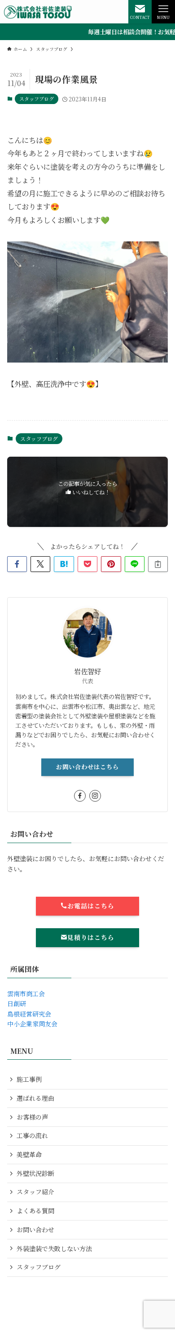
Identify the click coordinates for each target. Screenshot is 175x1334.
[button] (17, 564)
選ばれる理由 (35, 1098)
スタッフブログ (36, 98)
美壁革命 (29, 1154)
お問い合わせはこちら (87, 766)
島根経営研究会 (29, 1013)
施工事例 (29, 1079)
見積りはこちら (90, 937)
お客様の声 (32, 1116)
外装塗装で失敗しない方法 (54, 1248)
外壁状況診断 (35, 1173)
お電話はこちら (90, 905)
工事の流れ (32, 1135)
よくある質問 (35, 1210)
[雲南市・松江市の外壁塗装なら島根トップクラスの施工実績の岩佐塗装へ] (38, 11)
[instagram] (95, 796)
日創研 (16, 1003)
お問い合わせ (35, 1229)
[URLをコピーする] (158, 564)
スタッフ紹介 (35, 1191)
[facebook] (80, 796)
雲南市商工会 (26, 993)
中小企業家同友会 (32, 1023)
